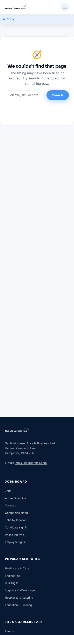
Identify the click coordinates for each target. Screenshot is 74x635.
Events (9, 631)
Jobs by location (16, 520)
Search (57, 95)
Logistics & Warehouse (20, 590)
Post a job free (14, 534)
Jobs (8, 490)
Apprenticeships (15, 498)
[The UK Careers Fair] (15, 7)
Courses (10, 505)
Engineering (12, 575)
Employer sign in (16, 542)
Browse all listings (37, 108)
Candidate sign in (16, 527)
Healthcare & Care (17, 568)
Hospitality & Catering (19, 597)
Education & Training (18, 605)
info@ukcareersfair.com (31, 462)
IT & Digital (12, 583)
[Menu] (64, 7)
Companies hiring (16, 512)
